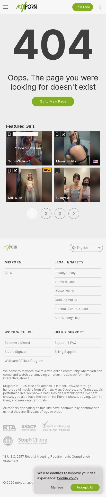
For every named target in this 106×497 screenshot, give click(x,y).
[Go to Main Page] (32, 7)
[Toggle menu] (5, 7)
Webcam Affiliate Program (24, 361)
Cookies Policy (66, 300)
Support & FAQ (65, 343)
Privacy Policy (65, 273)
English (82, 248)
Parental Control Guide (71, 309)
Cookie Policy (67, 478)
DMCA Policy (64, 291)
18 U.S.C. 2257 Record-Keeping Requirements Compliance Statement (46, 459)
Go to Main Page (53, 101)
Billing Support (65, 352)
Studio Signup (15, 352)
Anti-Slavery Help (68, 318)
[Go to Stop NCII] (33, 441)
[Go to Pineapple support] (8, 441)
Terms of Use (65, 282)
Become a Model (17, 343)
